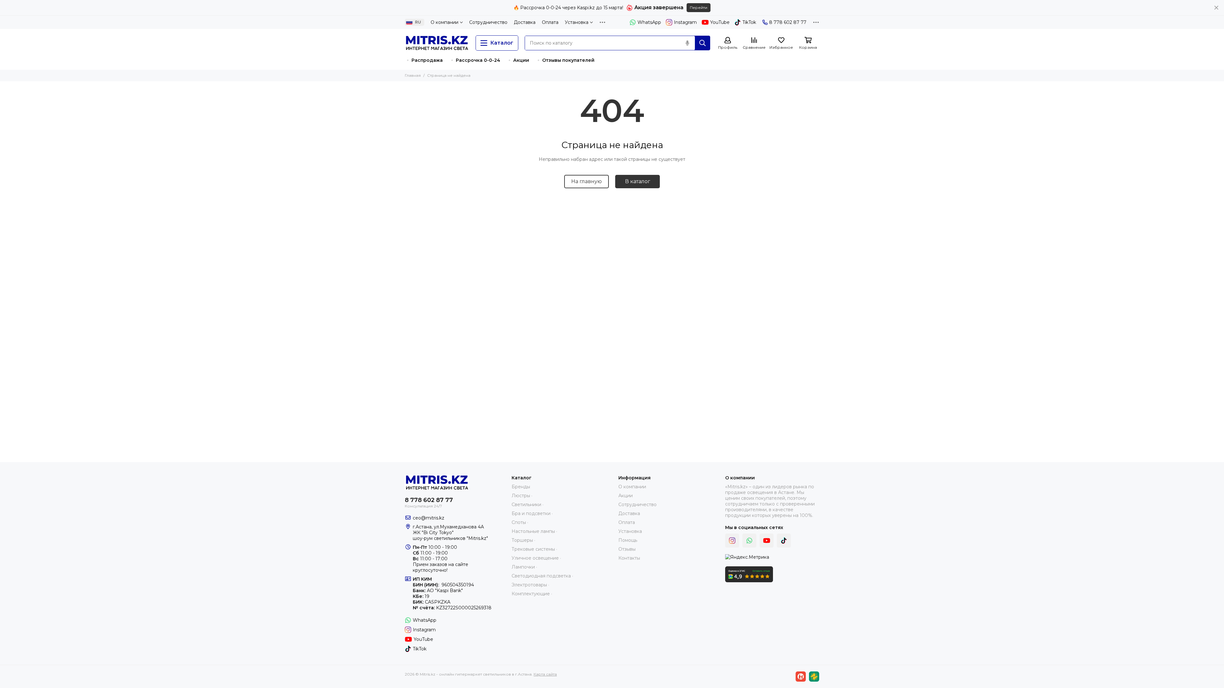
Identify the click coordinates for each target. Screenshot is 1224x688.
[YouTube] (767, 541)
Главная (413, 75)
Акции (625, 495)
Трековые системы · (534, 549)
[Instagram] (732, 541)
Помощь (627, 540)
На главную (586, 181)
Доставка (525, 22)
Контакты (629, 558)
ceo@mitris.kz (428, 518)
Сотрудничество (488, 22)
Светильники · (527, 504)
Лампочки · (524, 567)
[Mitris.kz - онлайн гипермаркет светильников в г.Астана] (437, 43)
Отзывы (627, 549)
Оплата (550, 22)
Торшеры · (523, 540)
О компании (444, 22)
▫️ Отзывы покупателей (565, 60)
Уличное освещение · (536, 558)
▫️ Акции (517, 60)
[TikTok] (784, 541)
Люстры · (522, 495)
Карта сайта (545, 674)
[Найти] (702, 43)
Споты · (520, 522)
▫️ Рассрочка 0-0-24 (474, 60)
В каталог (637, 181)
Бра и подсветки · (532, 513)
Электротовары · (530, 585)
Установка (576, 22)
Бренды (521, 487)
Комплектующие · (532, 594)
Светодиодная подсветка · (542, 576)
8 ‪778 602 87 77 (787, 22)
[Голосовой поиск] (687, 43)
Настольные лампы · (534, 531)
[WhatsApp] (749, 541)
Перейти (698, 7)
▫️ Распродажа (424, 60)
